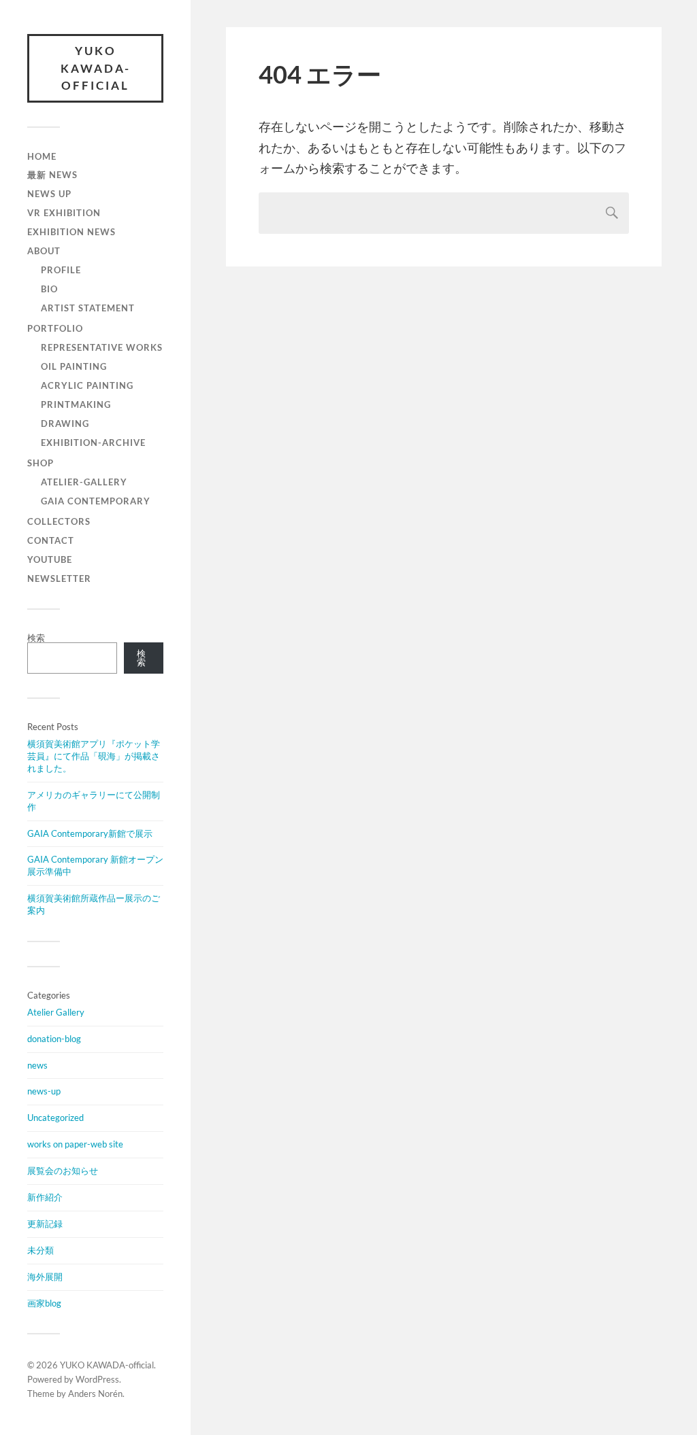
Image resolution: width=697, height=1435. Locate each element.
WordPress (97, 1379)
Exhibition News (71, 231)
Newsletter (59, 578)
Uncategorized (55, 1117)
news (37, 1065)
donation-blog (54, 1038)
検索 (36, 637)
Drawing (65, 423)
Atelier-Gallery (84, 482)
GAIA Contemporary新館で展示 (89, 833)
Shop (40, 462)
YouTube (49, 559)
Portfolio (55, 328)
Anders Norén (95, 1393)
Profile (61, 269)
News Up (49, 193)
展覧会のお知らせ (62, 1170)
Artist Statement (88, 307)
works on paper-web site (75, 1144)
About (44, 250)
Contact (50, 540)
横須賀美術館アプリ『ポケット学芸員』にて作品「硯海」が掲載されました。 (93, 756)
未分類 (40, 1250)
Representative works (102, 347)
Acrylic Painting (87, 385)
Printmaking (76, 404)
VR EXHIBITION (64, 212)
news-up (44, 1091)
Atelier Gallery (55, 1012)
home (41, 156)
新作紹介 (45, 1197)
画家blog (44, 1303)
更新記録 (45, 1223)
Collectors (59, 521)
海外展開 (45, 1276)
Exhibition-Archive (93, 442)
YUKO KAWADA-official (96, 68)
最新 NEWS (52, 174)
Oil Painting (74, 366)
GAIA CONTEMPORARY (95, 501)
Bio (49, 288)
